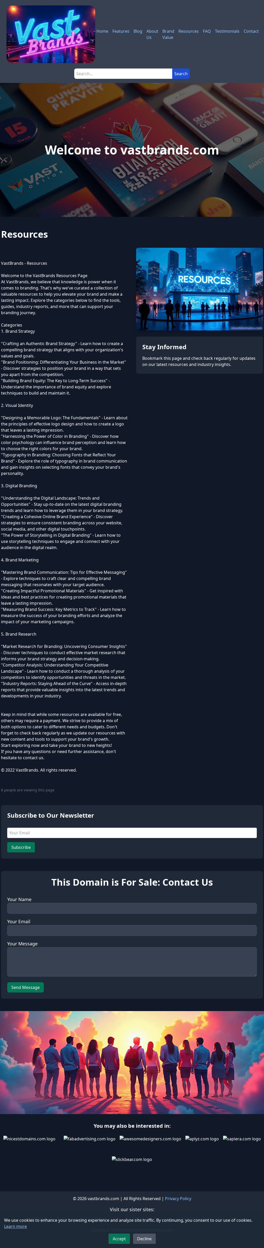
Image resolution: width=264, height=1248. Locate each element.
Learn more (15, 1226)
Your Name (19, 899)
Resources (188, 31)
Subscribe (21, 847)
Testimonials (227, 31)
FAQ (207, 31)
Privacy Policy (178, 1198)
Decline (144, 1239)
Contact (251, 31)
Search (181, 73)
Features (120, 31)
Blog (138, 31)
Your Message (22, 944)
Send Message (25, 987)
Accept (119, 1239)
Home (102, 31)
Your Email (18, 921)
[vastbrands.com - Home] (50, 34)
